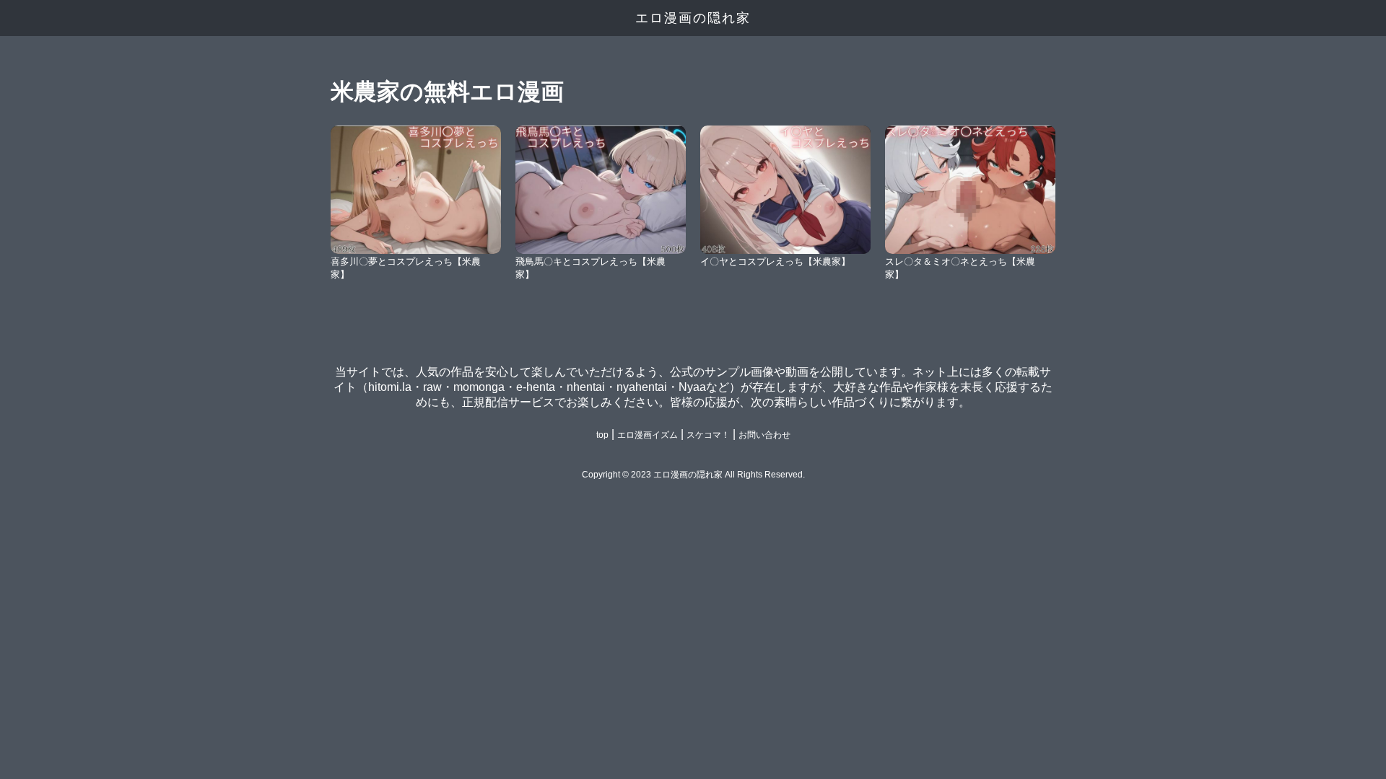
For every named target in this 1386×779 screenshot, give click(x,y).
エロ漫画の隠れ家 (693, 18)
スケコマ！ (708, 435)
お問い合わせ (764, 435)
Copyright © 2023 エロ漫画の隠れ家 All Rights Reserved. (693, 475)
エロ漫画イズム (647, 435)
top (602, 435)
